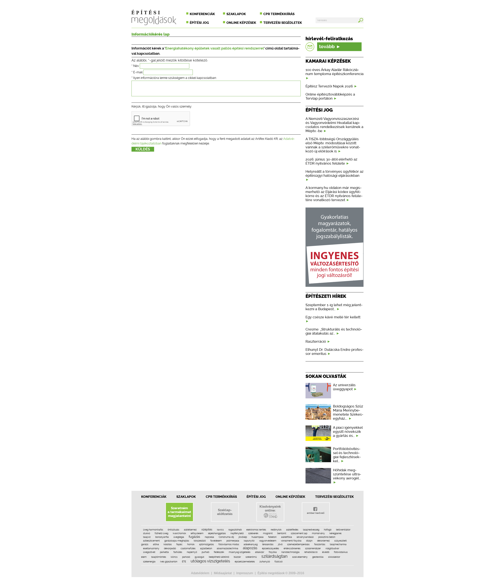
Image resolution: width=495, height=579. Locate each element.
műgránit (268, 533)
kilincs (174, 557)
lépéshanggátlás (217, 533)
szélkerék (253, 533)
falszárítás (319, 544)
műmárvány (318, 533)
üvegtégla (178, 537)
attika (156, 544)
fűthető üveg (161, 533)
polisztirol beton (326, 537)
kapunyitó (249, 540)
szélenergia (149, 561)
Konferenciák (202, 14)
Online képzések (241, 23)
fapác (179, 544)
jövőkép (243, 537)
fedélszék (219, 552)
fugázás (194, 537)
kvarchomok (179, 533)
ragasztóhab (235, 529)
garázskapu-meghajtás (176, 540)
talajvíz (147, 537)
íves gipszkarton (168, 561)
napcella (209, 537)
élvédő (325, 552)
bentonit (281, 533)
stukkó (146, 533)
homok (191, 544)
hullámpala (258, 537)
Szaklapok (236, 14)
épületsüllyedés (270, 548)
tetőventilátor (343, 529)
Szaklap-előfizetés (224, 512)
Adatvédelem (200, 573)
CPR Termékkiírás (221, 497)
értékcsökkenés (292, 548)
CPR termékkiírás (278, 14)
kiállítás (168, 544)
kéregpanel (335, 533)
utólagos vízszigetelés (210, 561)
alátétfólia (286, 537)
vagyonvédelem (267, 540)
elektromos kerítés (256, 529)
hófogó (327, 529)
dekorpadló (170, 548)
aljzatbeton (206, 548)
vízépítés (206, 529)
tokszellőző (200, 540)
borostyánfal (162, 537)
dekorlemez (323, 540)
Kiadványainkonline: (270, 508)
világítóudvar (332, 548)
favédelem (216, 540)
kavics (220, 529)
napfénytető (237, 533)
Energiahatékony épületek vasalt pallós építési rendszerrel (214, 48)
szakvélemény (300, 557)
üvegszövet (149, 552)
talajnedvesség (311, 529)
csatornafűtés (188, 548)
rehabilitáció (310, 552)
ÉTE (184, 561)
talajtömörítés (158, 557)
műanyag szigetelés (239, 552)
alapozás (250, 548)
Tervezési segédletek (282, 23)
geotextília (317, 557)
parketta (164, 552)
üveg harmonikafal (153, 529)
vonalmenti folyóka (291, 540)
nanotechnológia (290, 552)
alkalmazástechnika (227, 548)
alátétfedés (292, 529)
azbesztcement (151, 540)
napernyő (192, 552)
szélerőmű (251, 557)
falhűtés (177, 552)
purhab (205, 552)
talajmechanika (338, 544)
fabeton (272, 537)
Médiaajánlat (223, 573)
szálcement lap (299, 533)
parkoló (186, 557)
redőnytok (276, 529)
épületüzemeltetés (245, 561)
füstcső (278, 561)
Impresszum (244, 573)
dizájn (309, 540)
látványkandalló (305, 537)
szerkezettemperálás (298, 544)
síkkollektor (334, 557)
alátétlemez (190, 529)
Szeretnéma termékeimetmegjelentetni (179, 512)
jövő (280, 544)
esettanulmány (151, 548)
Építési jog (199, 23)
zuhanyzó (264, 561)
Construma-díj (226, 537)
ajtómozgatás (206, 544)
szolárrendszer (313, 548)
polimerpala (232, 540)
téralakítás (267, 544)
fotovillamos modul (228, 544)
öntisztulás (173, 529)
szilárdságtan (274, 556)
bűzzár (237, 557)
